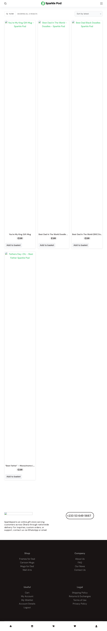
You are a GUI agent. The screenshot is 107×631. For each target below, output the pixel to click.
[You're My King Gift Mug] (20, 126)
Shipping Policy (80, 592)
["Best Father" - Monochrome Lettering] (20, 357)
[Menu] (101, 3)
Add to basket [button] (14, 245)
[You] (96, 626)
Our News (80, 566)
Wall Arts (27, 569)
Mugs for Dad (27, 566)
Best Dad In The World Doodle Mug (54, 234)
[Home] (10, 626)
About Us (80, 558)
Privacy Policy (80, 603)
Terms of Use (79, 600)
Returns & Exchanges (80, 596)
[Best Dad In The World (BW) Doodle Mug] (87, 126)
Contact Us (80, 569)
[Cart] (53, 626)
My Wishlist (27, 600)
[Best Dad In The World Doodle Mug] (53, 126)
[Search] (5, 3)
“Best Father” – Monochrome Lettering (23, 465)
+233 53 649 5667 (79, 515)
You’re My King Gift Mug (20, 234)
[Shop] (32, 626)
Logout (27, 607)
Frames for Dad (27, 558)
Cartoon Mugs (27, 562)
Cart (27, 592)
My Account (27, 596)
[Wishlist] (75, 626)
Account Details (27, 603)
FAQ (80, 562)
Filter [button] (11, 14)
